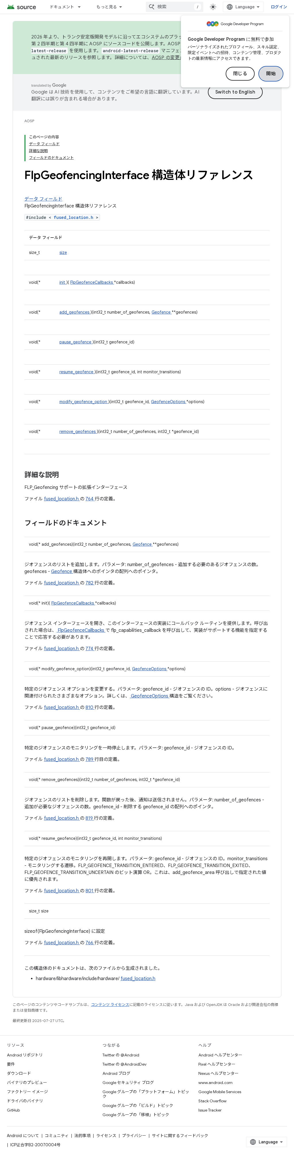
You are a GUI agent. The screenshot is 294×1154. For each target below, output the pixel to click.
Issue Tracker (210, 1110)
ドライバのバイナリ (25, 1101)
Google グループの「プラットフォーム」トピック (145, 1094)
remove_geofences (78, 431)
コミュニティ (57, 1135)
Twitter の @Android (120, 1055)
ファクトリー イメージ (27, 1091)
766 (90, 943)
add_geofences (74, 312)
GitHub (13, 1110)
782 (90, 583)
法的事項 (82, 1135)
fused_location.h (75, 217)
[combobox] (174, 7)
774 (90, 649)
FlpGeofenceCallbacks (92, 282)
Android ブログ (116, 1073)
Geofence (162, 312)
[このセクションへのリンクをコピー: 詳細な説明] (66, 475)
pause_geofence (75, 342)
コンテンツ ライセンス (110, 1004)
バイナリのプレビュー (27, 1082)
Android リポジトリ (25, 1055)
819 (90, 818)
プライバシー (134, 1135)
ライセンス (106, 1135)
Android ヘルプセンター (220, 1055)
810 (90, 707)
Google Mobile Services (219, 1091)
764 (90, 499)
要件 (11, 1064)
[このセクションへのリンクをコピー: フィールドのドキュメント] (114, 523)
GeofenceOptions (168, 401)
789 (90, 759)
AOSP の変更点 (168, 58)
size (63, 252)
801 (90, 891)
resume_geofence (76, 371)
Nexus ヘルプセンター (218, 1073)
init (62, 282)
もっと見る (106, 6)
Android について (23, 1135)
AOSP (29, 120)
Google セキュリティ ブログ (128, 1082)
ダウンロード (19, 1073)
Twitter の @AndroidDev (124, 1064)
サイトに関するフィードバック (180, 1135)
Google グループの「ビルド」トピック (137, 1105)
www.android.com (215, 1082)
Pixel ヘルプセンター (216, 1064)
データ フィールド (43, 199)
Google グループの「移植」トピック (135, 1114)
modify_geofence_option (83, 401)
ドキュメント (62, 6)
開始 (271, 74)
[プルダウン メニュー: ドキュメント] (82, 7)
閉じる (240, 74)
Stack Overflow (212, 1101)
